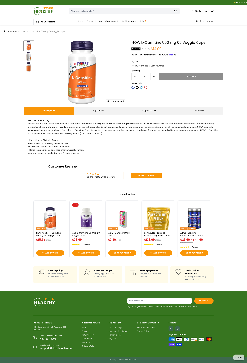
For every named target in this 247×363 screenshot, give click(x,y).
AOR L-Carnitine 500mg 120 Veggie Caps (86, 234)
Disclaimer (199, 110)
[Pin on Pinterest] (145, 87)
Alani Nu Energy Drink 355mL (119, 234)
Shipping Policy (88, 346)
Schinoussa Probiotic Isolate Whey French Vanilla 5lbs (158, 235)
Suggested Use (149, 110)
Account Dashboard (118, 331)
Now (137, 61)
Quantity (135, 71)
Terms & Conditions (146, 327)
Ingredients (98, 110)
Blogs (84, 331)
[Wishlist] (206, 11)
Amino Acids (14, 31)
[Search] (176, 11)
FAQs (84, 327)
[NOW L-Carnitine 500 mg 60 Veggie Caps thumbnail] (29, 46)
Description (49, 110)
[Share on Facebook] (133, 87)
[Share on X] (137, 87)
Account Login (115, 327)
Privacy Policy (143, 331)
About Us (86, 342)
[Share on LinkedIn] (141, 87)
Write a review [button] (146, 175)
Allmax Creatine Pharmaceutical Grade (191, 234)
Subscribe (204, 301)
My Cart (113, 338)
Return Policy (88, 335)
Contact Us (87, 338)
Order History (115, 335)
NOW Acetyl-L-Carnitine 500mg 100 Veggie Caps (48, 234)
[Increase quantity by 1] (154, 76)
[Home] (4, 31)
